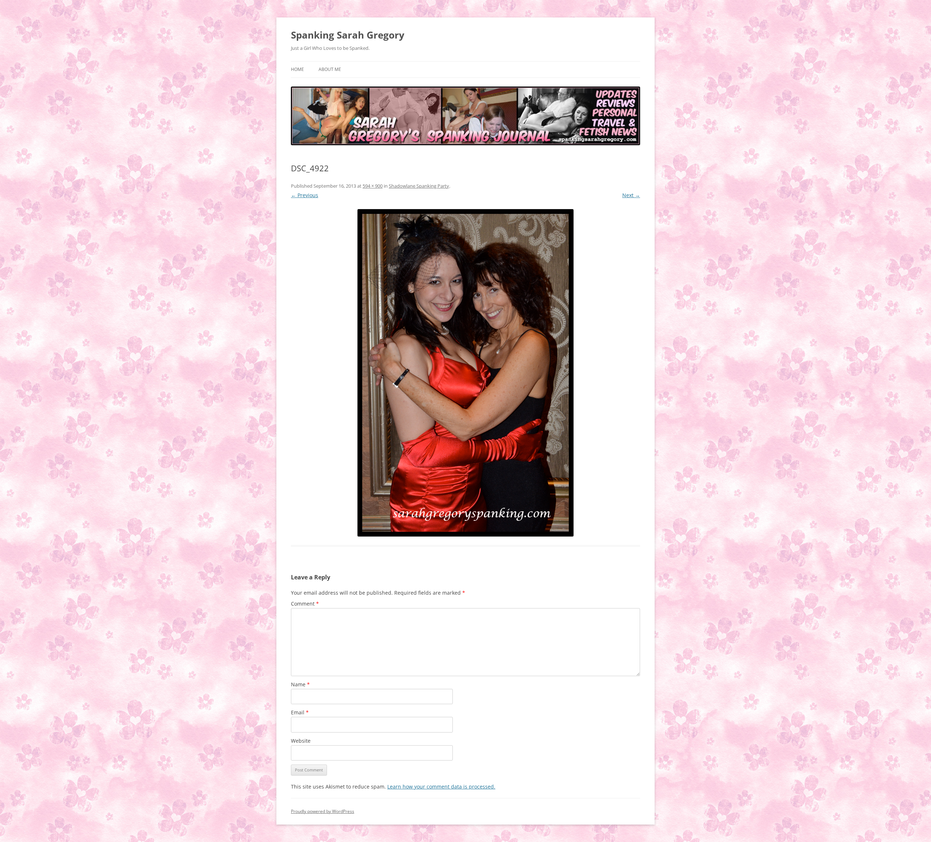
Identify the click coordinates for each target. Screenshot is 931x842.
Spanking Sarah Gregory (347, 34)
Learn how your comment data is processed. (441, 786)
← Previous (304, 195)
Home (297, 69)
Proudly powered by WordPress (322, 811)
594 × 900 (373, 186)
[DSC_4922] (465, 372)
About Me (330, 69)
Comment (305, 603)
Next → (631, 195)
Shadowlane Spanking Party (419, 186)
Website (301, 740)
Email (300, 712)
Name (300, 684)
